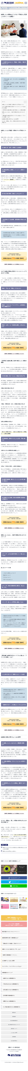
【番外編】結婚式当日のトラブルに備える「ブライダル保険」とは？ (14, 116)
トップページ (4, 7)
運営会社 (14, 1012)
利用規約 (14, 1016)
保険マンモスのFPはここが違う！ (9, 851)
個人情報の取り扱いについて (14, 1024)
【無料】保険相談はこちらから (14, 918)
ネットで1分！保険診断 (14, 924)
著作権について (14, 1028)
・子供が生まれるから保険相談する (10, 984)
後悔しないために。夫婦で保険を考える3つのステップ (13, 112)
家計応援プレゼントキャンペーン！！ (11, 931)
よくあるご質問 (14, 1032)
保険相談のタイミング (7, 972)
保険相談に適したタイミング (11, 7)
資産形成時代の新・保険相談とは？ (10, 937)
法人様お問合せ (14, 1040)
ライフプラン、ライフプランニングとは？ (12, 966)
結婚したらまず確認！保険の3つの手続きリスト (13, 104)
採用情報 (14, 1036)
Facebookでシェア (15, 877)
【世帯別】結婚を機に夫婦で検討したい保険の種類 (14, 110)
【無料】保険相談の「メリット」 (10, 955)
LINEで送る (15, 886)
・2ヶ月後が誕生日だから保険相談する (11, 1007)
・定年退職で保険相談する (8, 995)
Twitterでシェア (15, 882)
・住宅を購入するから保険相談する (10, 989)
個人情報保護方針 (14, 1020)
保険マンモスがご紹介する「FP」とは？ (11, 949)
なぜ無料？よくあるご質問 (8, 960)
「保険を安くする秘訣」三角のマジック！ (12, 943)
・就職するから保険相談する (8, 1001)
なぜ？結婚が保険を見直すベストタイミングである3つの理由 (14, 107)
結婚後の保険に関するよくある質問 (10, 119)
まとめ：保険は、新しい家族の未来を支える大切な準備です (14, 121)
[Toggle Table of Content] (24, 102)
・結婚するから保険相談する (8, 978)
